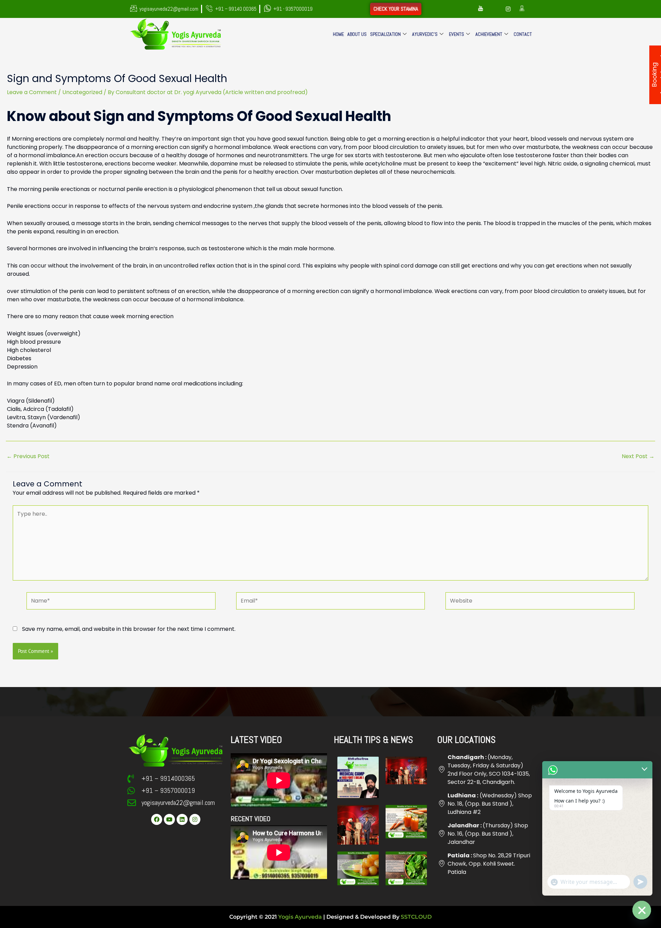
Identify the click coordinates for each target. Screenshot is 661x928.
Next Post (638, 456)
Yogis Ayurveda (300, 917)
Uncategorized (82, 92)
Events (456, 34)
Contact (523, 34)
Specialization (385, 34)
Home (338, 34)
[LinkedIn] (494, 9)
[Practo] (522, 9)
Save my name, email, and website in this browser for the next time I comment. (128, 629)
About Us (357, 34)
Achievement (488, 34)
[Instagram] (508, 9)
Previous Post (28, 456)
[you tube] (480, 9)
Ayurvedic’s (425, 34)
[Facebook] (467, 9)
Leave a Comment (32, 92)
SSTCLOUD (416, 917)
